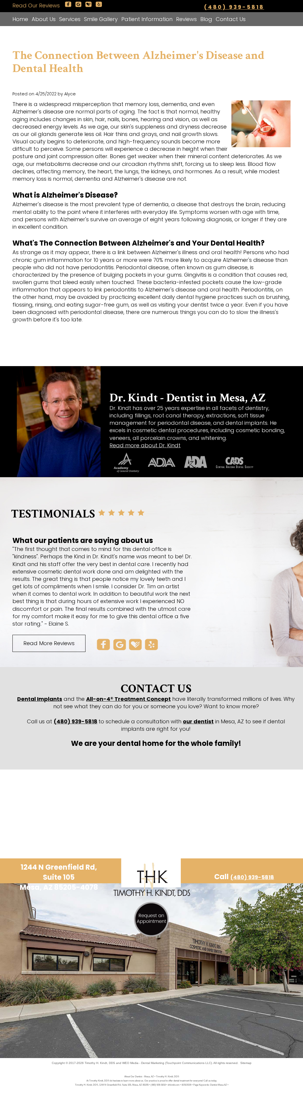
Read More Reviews (49, 643)
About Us (44, 19)
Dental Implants (39, 699)
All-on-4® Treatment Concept (128, 699)
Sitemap (246, 1063)
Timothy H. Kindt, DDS (100, 1063)
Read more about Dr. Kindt (144, 445)
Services (69, 19)
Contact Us (231, 19)
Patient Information (147, 19)
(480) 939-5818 (234, 7)
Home (20, 19)
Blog (206, 19)
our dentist (198, 721)
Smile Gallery (101, 19)
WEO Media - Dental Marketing (143, 1063)
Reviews (186, 19)
